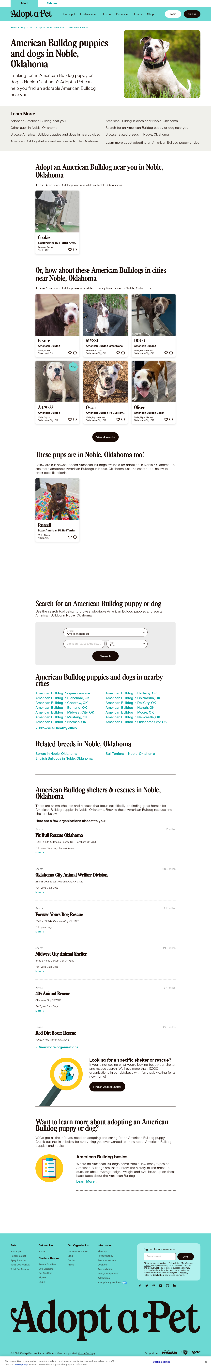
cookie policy (21, 1364)
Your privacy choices (109, 1282)
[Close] (205, 1362)
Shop (150, 14)
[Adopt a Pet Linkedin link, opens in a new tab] (174, 1285)
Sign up (192, 14)
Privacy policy (105, 1255)
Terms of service (107, 1260)
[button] (70, 249)
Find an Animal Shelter (107, 1086)
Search (105, 656)
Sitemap (102, 1251)
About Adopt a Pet (78, 1251)
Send (185, 1256)
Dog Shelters (46, 1268)
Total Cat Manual (20, 1269)
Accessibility (105, 1269)
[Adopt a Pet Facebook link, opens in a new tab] (140, 1285)
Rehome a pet (18, 1255)
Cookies (102, 1264)
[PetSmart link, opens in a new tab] (170, 1352)
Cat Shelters (45, 1273)
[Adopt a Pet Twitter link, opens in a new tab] (147, 1285)
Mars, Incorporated (108, 1273)
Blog (70, 1255)
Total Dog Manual (20, 1264)
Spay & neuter (18, 1260)
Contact (72, 1260)
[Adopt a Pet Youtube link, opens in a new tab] (161, 1285)
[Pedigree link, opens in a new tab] (185, 1352)
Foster (138, 14)
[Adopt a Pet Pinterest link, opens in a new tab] (154, 1285)
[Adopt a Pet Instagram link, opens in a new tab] (168, 1285)
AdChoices (104, 1278)
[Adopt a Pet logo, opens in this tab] (105, 1323)
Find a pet (16, 1251)
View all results (105, 437)
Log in (42, 1281)
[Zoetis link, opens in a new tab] (196, 1352)
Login (173, 14)
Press (71, 1264)
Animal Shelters (47, 1264)
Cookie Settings (86, 1353)
